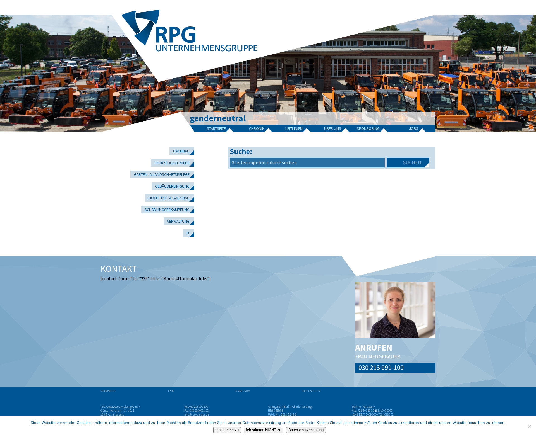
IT (188, 233)
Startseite (216, 128)
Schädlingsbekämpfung (167, 209)
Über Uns (332, 128)
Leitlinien (294, 128)
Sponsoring (368, 128)
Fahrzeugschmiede (172, 162)
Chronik (256, 128)
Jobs (413, 128)
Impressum (242, 391)
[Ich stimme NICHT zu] (529, 426)
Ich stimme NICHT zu (263, 430)
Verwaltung (178, 221)
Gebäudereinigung (172, 186)
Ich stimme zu (227, 430)
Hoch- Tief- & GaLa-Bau (169, 197)
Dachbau (181, 151)
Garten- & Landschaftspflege (162, 174)
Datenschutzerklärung (306, 430)
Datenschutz (311, 391)
